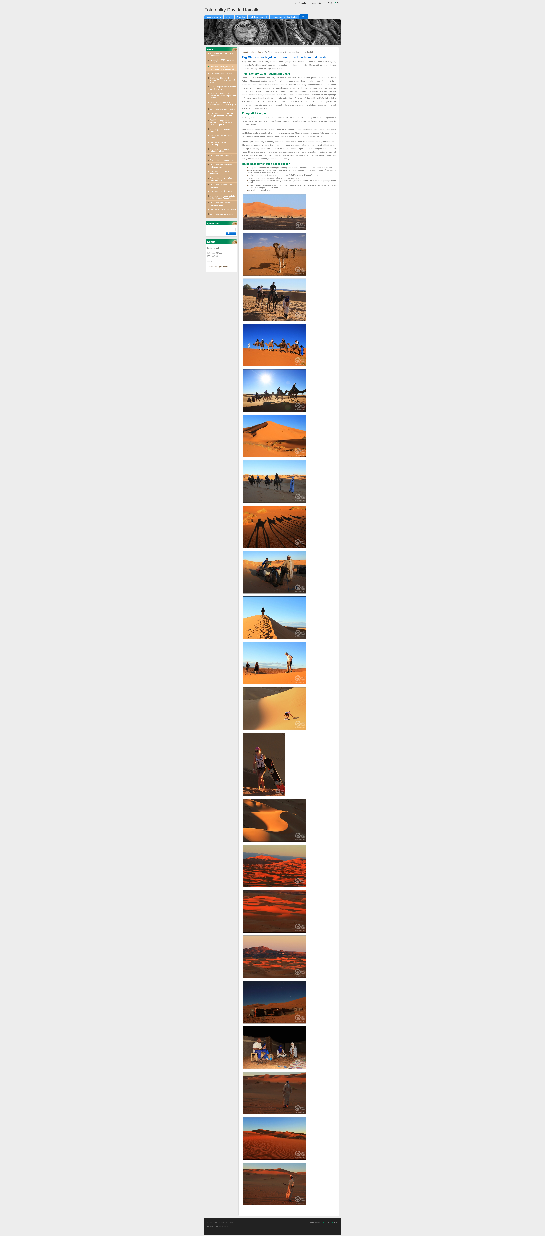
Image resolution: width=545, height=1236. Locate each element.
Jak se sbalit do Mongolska (221, 156)
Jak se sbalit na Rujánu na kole (223, 209)
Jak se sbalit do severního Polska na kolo (221, 166)
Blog (260, 52)
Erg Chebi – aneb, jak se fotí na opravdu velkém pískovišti (222, 68)
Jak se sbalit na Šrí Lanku (221, 191)
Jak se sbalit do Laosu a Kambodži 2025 (220, 204)
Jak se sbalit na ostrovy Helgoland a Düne (220, 150)
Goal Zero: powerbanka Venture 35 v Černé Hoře (223, 88)
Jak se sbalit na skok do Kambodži (220, 130)
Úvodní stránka (300, 3)
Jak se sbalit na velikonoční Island (221, 137)
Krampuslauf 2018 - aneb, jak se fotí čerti (222, 61)
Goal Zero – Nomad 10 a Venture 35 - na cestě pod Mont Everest (223, 95)
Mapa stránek (317, 3)
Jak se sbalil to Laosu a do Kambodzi (221, 186)
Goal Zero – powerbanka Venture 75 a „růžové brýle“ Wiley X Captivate (221, 122)
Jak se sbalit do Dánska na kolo (221, 215)
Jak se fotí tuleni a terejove (221, 73)
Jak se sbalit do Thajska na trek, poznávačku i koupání (221, 114)
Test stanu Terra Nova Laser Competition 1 (221, 54)
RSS (330, 3)
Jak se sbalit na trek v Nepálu (222, 109)
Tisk (339, 3)
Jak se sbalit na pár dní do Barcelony (221, 143)
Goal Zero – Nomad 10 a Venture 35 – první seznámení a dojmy (222, 80)
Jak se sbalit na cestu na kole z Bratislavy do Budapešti (222, 197)
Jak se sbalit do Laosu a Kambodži (220, 172)
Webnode (225, 1226)
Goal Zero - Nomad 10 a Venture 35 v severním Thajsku (223, 103)
